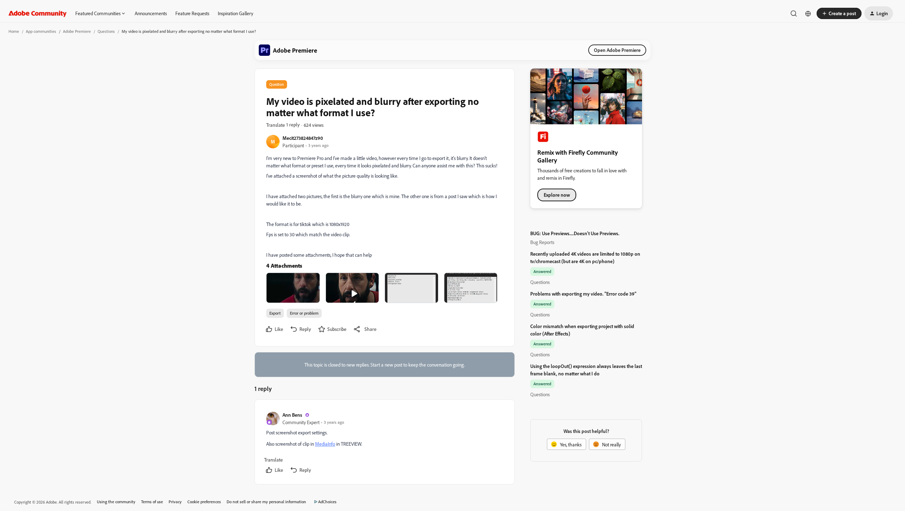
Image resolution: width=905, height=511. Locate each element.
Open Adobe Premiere (617, 50)
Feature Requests (192, 13)
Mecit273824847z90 (302, 138)
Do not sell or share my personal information (266, 501)
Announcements (151, 13)
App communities (41, 31)
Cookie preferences (204, 501)
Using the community (116, 501)
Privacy (175, 501)
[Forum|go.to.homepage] (37, 13)
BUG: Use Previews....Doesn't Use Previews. (574, 233)
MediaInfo (325, 444)
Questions (106, 31)
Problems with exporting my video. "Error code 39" (583, 294)
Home (13, 31)
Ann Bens (292, 415)
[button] (839, 13)
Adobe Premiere (77, 31)
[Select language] (808, 13)
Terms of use (152, 501)
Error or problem (304, 313)
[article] (384, 443)
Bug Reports (542, 242)
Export (275, 313)
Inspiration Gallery (235, 13)
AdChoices (327, 501)
